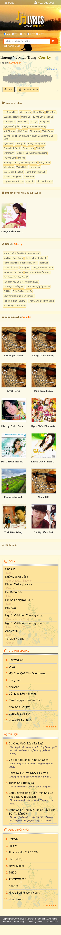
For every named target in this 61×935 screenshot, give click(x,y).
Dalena (21, 158)
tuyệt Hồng (13, 390)
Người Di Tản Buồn (21, 720)
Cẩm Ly (44, 57)
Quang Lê (25, 117)
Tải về (10, 89)
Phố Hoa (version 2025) (15, 305)
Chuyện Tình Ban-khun (42, 268)
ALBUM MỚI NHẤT (18, 829)
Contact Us (52, 922)
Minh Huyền (25, 112)
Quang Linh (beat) (12, 148)
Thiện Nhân (21, 167)
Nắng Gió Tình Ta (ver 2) (15, 301)
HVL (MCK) (15, 859)
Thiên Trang (48, 131)
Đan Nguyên (9, 121)
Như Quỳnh (9, 153)
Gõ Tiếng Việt (14, 46)
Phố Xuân (11, 607)
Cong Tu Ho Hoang (43, 355)
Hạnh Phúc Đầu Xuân (43, 426)
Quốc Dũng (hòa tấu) (13, 172)
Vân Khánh (9, 167)
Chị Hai (7, 291)
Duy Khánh (15, 62)
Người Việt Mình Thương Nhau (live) (20, 263)
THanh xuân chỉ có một (23, 852)
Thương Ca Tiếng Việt (14, 286)
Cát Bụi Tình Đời (43, 532)
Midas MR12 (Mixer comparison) (32, 153)
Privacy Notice (36, 922)
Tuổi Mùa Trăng (13, 532)
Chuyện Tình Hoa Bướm (13, 231)
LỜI (24, 34)
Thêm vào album (30, 89)
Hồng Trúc (51, 112)
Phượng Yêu (16, 660)
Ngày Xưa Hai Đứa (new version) (19, 296)
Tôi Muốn (44, 263)
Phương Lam (10, 158)
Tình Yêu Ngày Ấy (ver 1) (38, 286)
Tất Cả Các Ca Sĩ (45, 181)
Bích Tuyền (23, 121)
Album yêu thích (13, 355)
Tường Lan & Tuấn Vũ (43, 117)
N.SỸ (41, 34)
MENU (11, 3)
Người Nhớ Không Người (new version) (22, 253)
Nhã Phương (10, 131)
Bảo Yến (30, 181)
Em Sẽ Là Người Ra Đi (19, 600)
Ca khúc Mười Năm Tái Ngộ (26, 743)
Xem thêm (51, 726)
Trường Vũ (20, 143)
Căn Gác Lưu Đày (19, 713)
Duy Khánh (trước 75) (14, 181)
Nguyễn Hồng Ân (11, 126)
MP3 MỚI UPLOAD (18, 650)
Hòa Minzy (23, 619)
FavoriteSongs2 (13, 497)
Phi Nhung (35, 131)
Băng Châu (44, 162)
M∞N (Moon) (16, 865)
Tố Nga (34, 121)
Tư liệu (13, 734)
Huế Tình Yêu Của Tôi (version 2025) (21, 282)
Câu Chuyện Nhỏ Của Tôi (24, 700)
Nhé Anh (14, 686)
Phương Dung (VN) (13, 177)
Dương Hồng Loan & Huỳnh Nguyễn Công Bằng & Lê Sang (28, 137)
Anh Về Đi (11, 631)
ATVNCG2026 (17, 879)
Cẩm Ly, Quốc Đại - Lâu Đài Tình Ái (13, 426)
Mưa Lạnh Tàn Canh (13, 272)
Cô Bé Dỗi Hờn (11, 268)
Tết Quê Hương (14, 638)
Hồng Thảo (38, 112)
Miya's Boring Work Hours (24, 892)
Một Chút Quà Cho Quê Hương (27, 673)
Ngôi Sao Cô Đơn (19, 707)
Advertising (19, 922)
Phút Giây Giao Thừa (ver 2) (41, 301)
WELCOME (47, 3)
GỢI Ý (11, 561)
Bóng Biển (15, 680)
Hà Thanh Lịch (10, 112)
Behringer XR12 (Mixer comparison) (20, 162)
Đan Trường (24, 580)
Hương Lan (35, 167)
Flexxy (13, 845)
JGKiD (13, 872)
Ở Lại (12, 666)
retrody (13, 839)
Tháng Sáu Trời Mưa (21, 783)
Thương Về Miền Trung (18, 57)
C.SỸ (32, 34)
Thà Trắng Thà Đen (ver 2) (16, 277)
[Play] (6, 69)
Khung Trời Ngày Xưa (18, 584)
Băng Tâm (44, 121)
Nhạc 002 (43, 497)
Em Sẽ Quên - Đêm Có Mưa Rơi (43, 461)
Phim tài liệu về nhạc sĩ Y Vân (28, 773)
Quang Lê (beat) (11, 117)
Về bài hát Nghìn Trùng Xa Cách (28, 759)
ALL (8, 34)
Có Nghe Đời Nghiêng (22, 693)
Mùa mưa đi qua (43, 390)
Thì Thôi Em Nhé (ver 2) (36, 258)
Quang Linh (28, 148)
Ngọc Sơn (8, 143)
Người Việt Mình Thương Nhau (24, 615)
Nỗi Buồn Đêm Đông (13, 258)
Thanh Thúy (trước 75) (35, 172)
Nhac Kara (15, 899)
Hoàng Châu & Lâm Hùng (34, 126)
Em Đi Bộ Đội (13, 592)
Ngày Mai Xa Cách (16, 576)
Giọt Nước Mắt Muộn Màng (37, 272)
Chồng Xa (24, 268)
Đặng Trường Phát (36, 143)
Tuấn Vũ (40, 148)
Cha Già (10, 569)
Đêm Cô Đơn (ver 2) (22, 291)
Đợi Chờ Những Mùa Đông (13, 461)
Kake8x (13, 886)
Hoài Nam (22, 131)
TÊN (16, 34)
